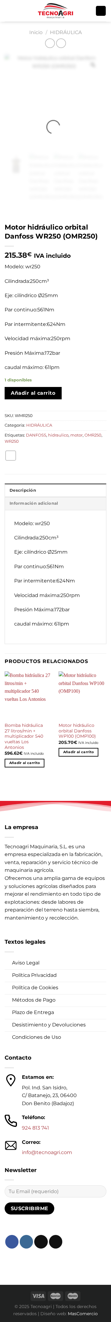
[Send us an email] (55, 1241)
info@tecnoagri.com (47, 1152)
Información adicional (34, 503)
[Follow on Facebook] (11, 1241)
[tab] (55, 490)
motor (76, 435)
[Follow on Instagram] (26, 1241)
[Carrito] (101, 11)
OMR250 (92, 435)
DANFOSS (36, 435)
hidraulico (58, 435)
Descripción (23, 490)
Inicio (36, 32)
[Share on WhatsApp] (10, 455)
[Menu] (8, 10)
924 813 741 (35, 1128)
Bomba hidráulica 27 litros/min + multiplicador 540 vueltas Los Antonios (24, 736)
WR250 (12, 441)
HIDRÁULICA (66, 32)
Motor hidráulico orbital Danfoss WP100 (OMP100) (77, 731)
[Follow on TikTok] (40, 1241)
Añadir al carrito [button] (24, 763)
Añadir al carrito (33, 393)
